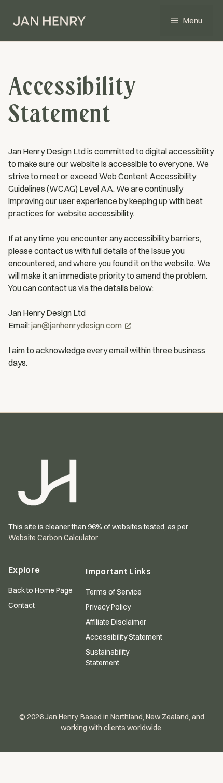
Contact (21, 605)
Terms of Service (114, 592)
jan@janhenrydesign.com (76, 325)
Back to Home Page (40, 590)
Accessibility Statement (124, 637)
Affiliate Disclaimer (116, 622)
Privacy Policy (108, 607)
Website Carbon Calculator (53, 537)
